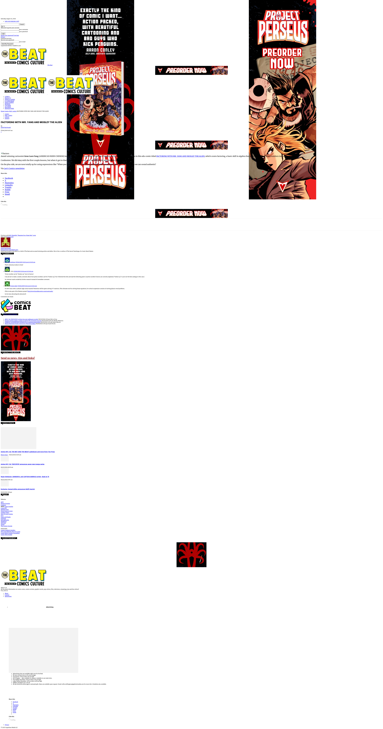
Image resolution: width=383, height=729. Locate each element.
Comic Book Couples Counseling (10, 533)
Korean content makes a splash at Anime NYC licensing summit (23, 320)
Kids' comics (13, 111)
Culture (7, 117)
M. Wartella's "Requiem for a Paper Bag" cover (23, 235)
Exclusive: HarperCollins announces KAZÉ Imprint (18, 489)
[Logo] (24, 94)
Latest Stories (12, 314)
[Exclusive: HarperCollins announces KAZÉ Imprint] (5, 486)
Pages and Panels (6, 517)
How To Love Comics (7, 514)
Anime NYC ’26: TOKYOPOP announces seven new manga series (22, 464)
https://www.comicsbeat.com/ (9, 249)
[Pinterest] (18, 135)
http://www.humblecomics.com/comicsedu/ (40, 291)
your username (23, 29)
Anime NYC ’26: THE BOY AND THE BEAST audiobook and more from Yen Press (28, 452)
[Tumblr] (47, 135)
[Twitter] (11, 135)
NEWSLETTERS (9, 108)
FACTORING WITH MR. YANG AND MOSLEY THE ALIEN (180, 156)
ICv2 (2, 515)
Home (2, 111)
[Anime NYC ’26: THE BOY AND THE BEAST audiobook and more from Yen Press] (18, 448)
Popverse (3, 518)
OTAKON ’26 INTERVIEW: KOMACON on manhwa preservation (22, 322)
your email (22, 41)
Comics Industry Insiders (8, 530)
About (6, 593)
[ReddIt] (33, 135)
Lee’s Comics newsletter (14, 168)
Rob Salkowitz (5, 520)
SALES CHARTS (9, 102)
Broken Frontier (5, 503)
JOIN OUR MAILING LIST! (12, 21)
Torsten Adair (14, 286)
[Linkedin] (25, 135)
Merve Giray (4, 455)
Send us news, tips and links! (18, 358)
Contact (7, 595)
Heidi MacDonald (6, 127)
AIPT (2, 502)
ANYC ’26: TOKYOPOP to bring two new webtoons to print (21, 319)
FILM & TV (8, 98)
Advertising (8, 596)
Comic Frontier (8, 506)
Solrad (2, 524)
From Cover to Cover (7, 511)
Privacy (3, 37)
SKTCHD (3, 523)
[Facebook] (4, 135)
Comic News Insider (6, 534)
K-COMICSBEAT (9, 101)
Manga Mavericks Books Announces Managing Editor (20, 323)
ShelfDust (4, 521)
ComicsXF (4, 508)
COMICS (7, 96)
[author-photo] (5, 246)
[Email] (40, 135)
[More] (54, 135)
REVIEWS (7, 104)
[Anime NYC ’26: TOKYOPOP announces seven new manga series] (5, 461)
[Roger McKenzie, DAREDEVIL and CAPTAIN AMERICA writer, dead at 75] (5, 473)
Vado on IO (10, 237)
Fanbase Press (5, 509)
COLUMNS (8, 105)
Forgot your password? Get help (10, 35)
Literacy (7, 118)
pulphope (12, 262)
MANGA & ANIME (10, 99)
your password (23, 31)
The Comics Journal (6, 526)
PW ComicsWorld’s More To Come (10, 531)
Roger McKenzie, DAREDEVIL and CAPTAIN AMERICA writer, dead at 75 (25, 477)
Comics (7, 111)
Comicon (3, 505)
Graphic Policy (5, 512)
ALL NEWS (8, 107)
